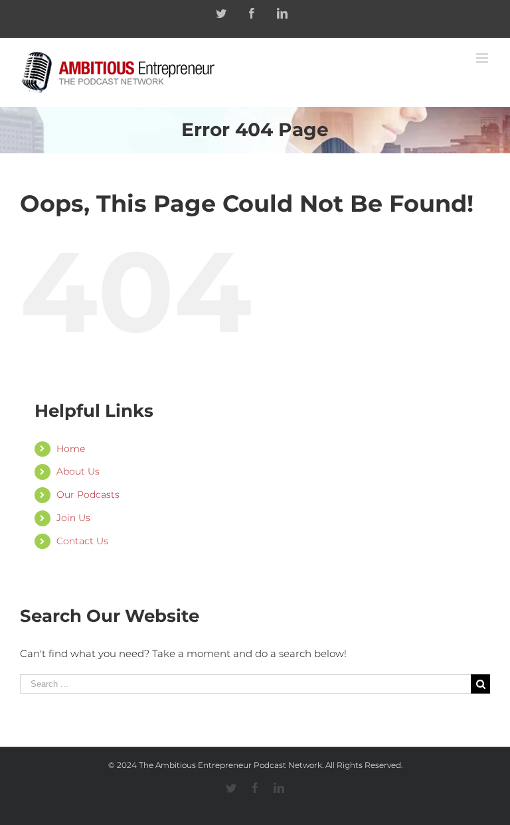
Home (70, 449)
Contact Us (82, 541)
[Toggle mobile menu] (483, 58)
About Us (78, 471)
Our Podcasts (88, 494)
